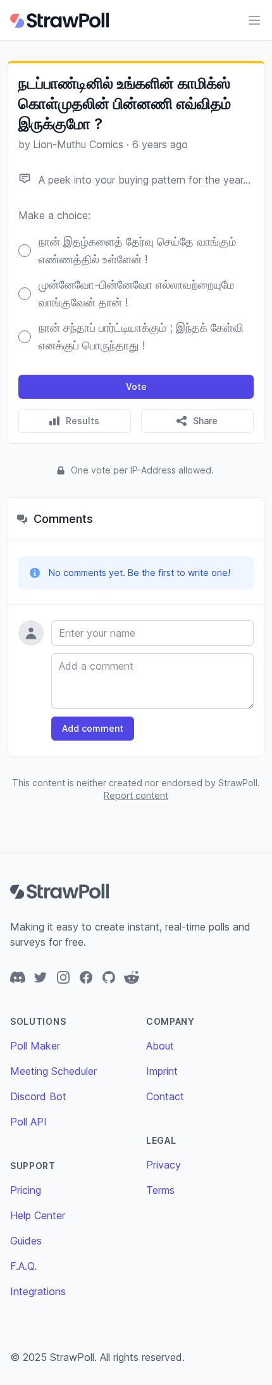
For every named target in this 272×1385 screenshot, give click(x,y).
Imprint (162, 1071)
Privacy (163, 1164)
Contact (165, 1096)
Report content (136, 795)
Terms (160, 1190)
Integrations (38, 1291)
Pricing (25, 1190)
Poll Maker (35, 1045)
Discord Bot (38, 1096)
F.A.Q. (23, 1266)
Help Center (37, 1215)
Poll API (28, 1121)
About (160, 1045)
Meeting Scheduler (53, 1071)
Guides (26, 1240)
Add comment (92, 728)
